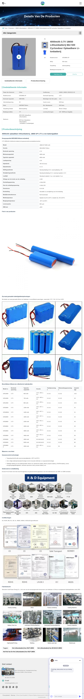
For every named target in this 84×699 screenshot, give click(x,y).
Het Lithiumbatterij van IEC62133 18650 (49, 648)
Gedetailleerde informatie (13, 81)
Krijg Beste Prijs (58, 74)
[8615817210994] (13, 687)
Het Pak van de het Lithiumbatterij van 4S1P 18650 (19, 651)
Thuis (5, 28)
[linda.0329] (17, 687)
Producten (11, 28)
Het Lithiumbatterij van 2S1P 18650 (23, 648)
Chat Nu (75, 74)
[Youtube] (10, 687)
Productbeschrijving (38, 81)
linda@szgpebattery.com (11, 683)
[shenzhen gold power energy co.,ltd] (43, 3)
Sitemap (13, 695)
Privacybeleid (6, 695)
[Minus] (80, 660)
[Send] (80, 696)
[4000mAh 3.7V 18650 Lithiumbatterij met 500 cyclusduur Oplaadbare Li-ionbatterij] (19, 57)
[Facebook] (6, 687)
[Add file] (51, 696)
